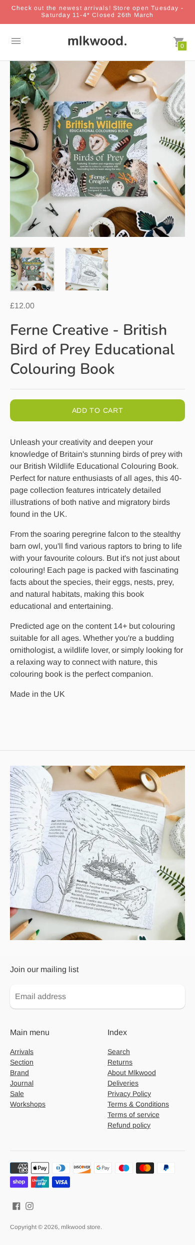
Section (22, 1062)
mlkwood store (80, 1227)
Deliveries (123, 1083)
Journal (22, 1083)
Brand (19, 1073)
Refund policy (129, 1125)
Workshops (28, 1104)
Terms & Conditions (138, 1104)
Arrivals (22, 1052)
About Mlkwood (132, 1073)
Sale (17, 1094)
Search (119, 1052)
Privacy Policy (129, 1094)
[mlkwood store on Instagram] (30, 1205)
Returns (120, 1062)
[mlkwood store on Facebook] (16, 1205)
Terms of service (134, 1115)
